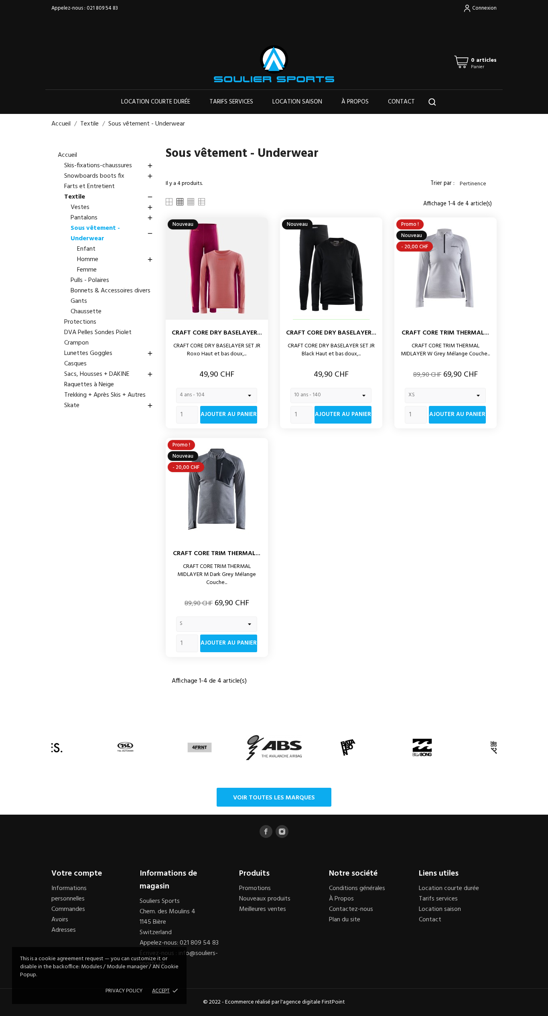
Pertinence (476, 184)
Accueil (67, 155)
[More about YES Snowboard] (51, 747)
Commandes (68, 909)
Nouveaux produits (264, 899)
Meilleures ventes (262, 909)
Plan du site (344, 920)
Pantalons (112, 218)
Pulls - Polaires (90, 280)
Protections (80, 322)
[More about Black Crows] (496, 747)
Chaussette (86, 311)
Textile (109, 197)
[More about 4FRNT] (199, 747)
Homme (115, 259)
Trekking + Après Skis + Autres (105, 395)
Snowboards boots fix (109, 176)
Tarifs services (231, 102)
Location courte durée (155, 102)
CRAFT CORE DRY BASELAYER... (217, 333)
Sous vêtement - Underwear (112, 233)
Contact (401, 102)
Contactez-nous (351, 909)
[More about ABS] (274, 747)
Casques (75, 364)
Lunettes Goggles (109, 353)
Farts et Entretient (89, 186)
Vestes (112, 207)
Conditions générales (357, 888)
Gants (79, 301)
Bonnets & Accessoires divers (110, 291)
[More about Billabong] (422, 747)
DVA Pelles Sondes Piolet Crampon (98, 337)
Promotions (255, 888)
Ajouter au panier (229, 414)
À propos (355, 102)
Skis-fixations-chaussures (109, 165)
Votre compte (76, 873)
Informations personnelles (69, 893)
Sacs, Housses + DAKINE (109, 374)
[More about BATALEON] (348, 747)
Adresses (63, 930)
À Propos (341, 899)
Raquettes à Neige (89, 384)
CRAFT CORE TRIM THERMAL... (445, 333)
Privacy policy (124, 991)
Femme (87, 270)
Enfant (86, 249)
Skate (109, 405)
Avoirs (59, 920)
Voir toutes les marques (274, 798)
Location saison (297, 102)
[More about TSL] (125, 747)
